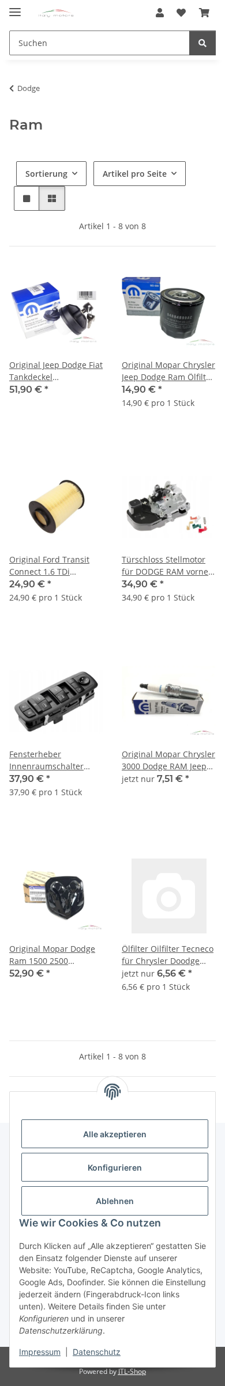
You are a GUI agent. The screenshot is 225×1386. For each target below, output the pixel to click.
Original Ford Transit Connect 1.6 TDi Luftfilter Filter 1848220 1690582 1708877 (54, 566)
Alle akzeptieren (115, 1134)
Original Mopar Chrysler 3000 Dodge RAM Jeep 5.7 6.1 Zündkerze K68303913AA (168, 760)
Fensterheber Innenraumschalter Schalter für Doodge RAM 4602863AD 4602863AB (48, 760)
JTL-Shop (132, 1371)
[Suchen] (202, 43)
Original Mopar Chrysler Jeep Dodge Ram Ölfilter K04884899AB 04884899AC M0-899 (168, 371)
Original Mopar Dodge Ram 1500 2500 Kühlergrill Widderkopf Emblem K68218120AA (53, 955)
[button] (159, 12)
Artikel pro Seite (135, 173)
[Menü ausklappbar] (15, 7)
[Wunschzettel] (181, 12)
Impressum (40, 1352)
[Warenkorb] (204, 12)
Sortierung (46, 173)
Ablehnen (115, 1201)
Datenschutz (97, 1352)
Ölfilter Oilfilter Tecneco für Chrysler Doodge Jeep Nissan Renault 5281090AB (167, 955)
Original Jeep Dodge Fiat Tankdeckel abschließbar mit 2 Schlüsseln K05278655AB (56, 371)
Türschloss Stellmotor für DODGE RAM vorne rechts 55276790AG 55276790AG (165, 566)
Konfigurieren (115, 1167)
